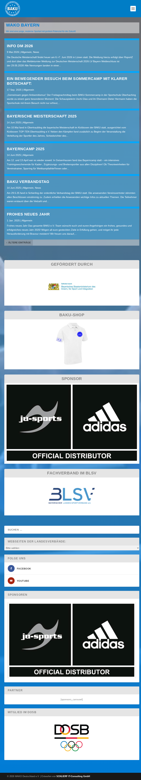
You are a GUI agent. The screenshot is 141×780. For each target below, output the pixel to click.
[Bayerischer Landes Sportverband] (71, 513)
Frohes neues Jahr (28, 214)
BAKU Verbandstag (28, 181)
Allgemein (26, 52)
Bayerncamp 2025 (26, 149)
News (36, 52)
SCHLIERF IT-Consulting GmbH (73, 776)
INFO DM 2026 (20, 46)
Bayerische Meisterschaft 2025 (42, 116)
